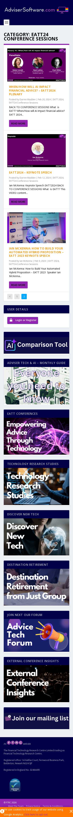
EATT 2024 (58, 99)
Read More (18, 123)
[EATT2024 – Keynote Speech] (36, 150)
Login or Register (25, 320)
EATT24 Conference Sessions (23, 102)
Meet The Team (16, 806)
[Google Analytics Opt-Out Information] (2, 812)
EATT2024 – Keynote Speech (30, 172)
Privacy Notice (33, 806)
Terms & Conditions (53, 806)
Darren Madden (28, 99)
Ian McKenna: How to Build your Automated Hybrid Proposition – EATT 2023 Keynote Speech (36, 252)
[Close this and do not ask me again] (71, 812)
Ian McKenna (26, 260)
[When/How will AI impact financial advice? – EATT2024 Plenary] (36, 64)
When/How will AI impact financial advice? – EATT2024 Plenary (32, 90)
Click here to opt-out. (36, 814)
